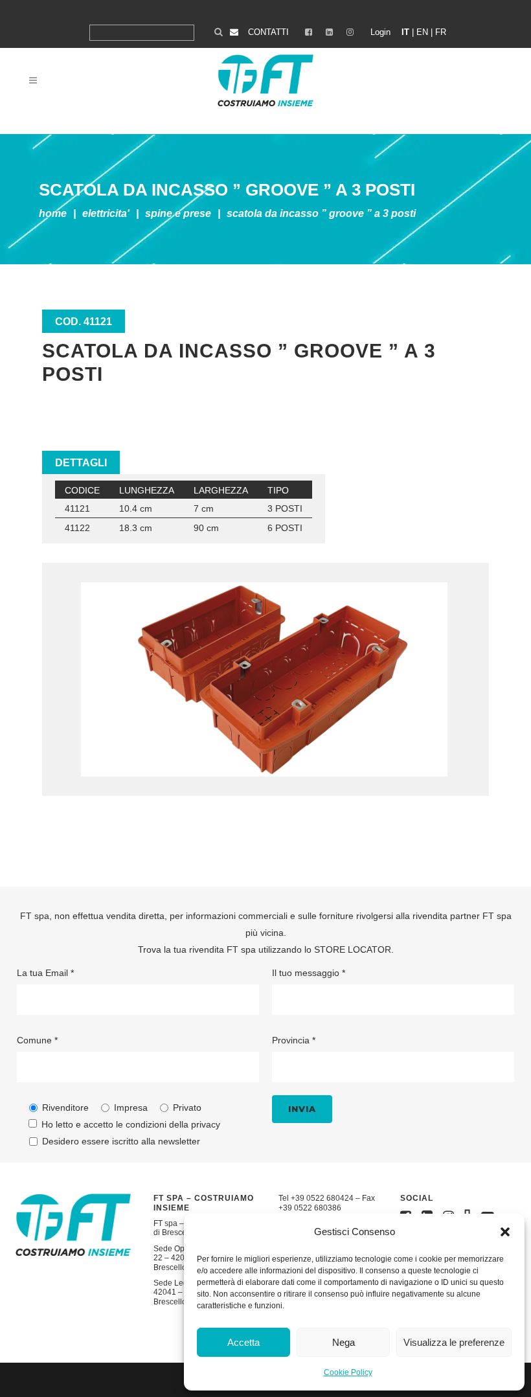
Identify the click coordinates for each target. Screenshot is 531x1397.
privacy (205, 1124)
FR (440, 32)
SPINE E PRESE (178, 213)
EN (422, 32)
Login (380, 32)
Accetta (243, 1342)
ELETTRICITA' (106, 213)
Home (53, 213)
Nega (343, 1342)
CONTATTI (268, 32)
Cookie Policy (348, 1372)
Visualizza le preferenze (453, 1342)
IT (405, 32)
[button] (505, 1231)
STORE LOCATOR (352, 949)
